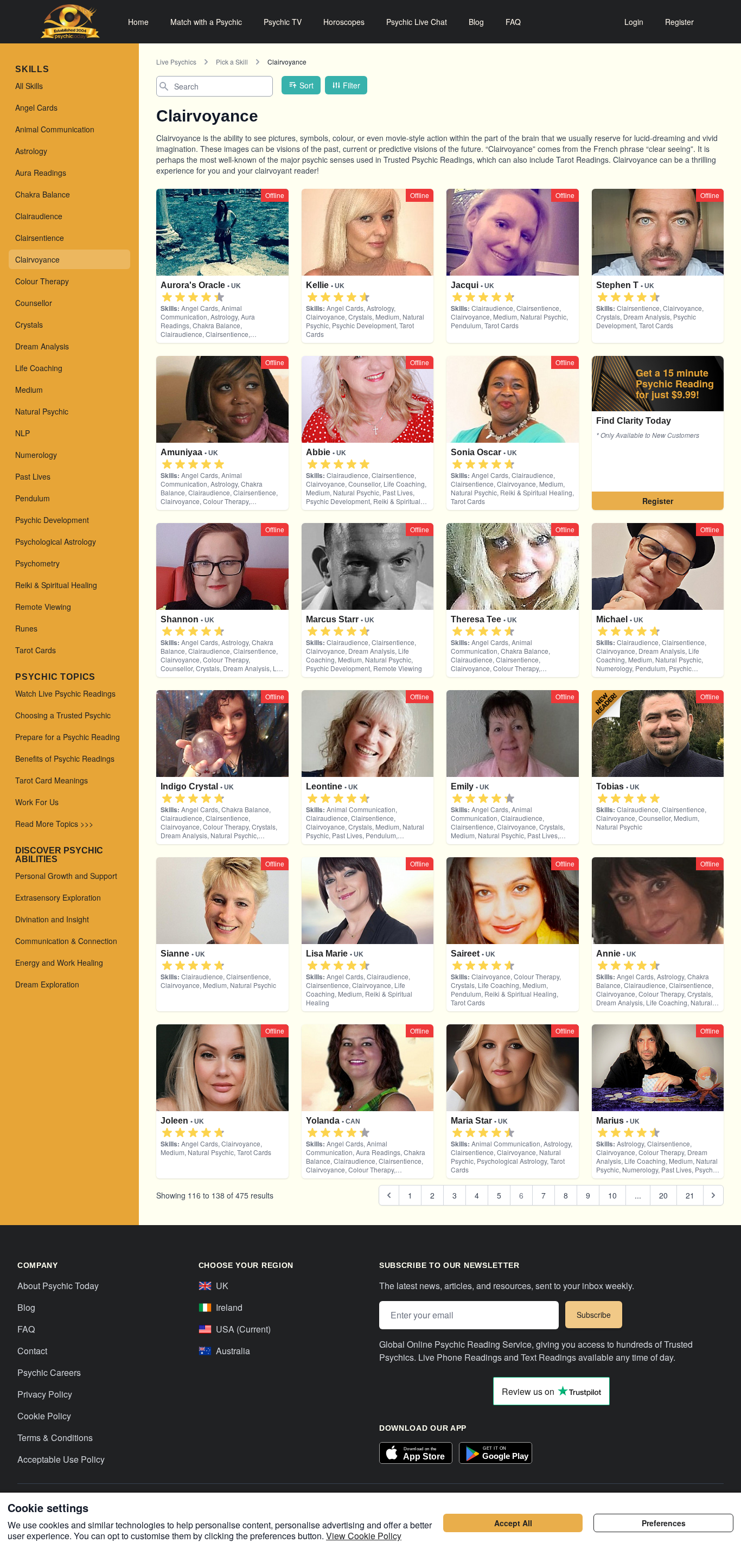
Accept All (513, 1523)
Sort (306, 85)
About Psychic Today (58, 1285)
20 (663, 1195)
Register (679, 21)
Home (138, 21)
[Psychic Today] (70, 21)
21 (690, 1195)
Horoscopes (344, 21)
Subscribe (594, 1314)
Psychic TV (283, 21)
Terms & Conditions (55, 1437)
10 (612, 1195)
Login (633, 21)
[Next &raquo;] (713, 1195)
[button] (167, 297)
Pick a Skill (232, 61)
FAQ (513, 21)
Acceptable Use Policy (61, 1459)
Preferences (664, 1523)
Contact (32, 1350)
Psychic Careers (49, 1372)
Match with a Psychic (206, 21)
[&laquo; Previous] (389, 1195)
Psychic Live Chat (416, 21)
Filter (351, 85)
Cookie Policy (44, 1416)
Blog (476, 21)
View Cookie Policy (363, 1535)
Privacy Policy (44, 1394)
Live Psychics (176, 61)
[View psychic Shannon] (658, 433)
